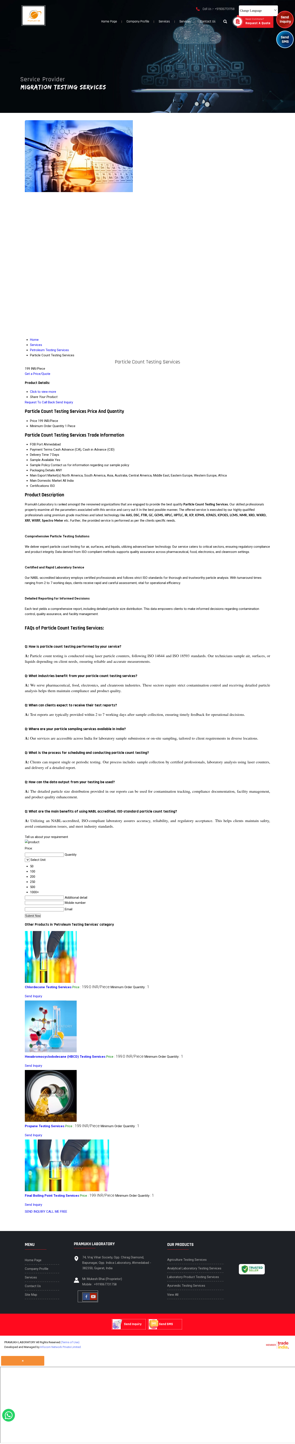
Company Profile (138, 21)
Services (164, 21)
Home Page (109, 21)
